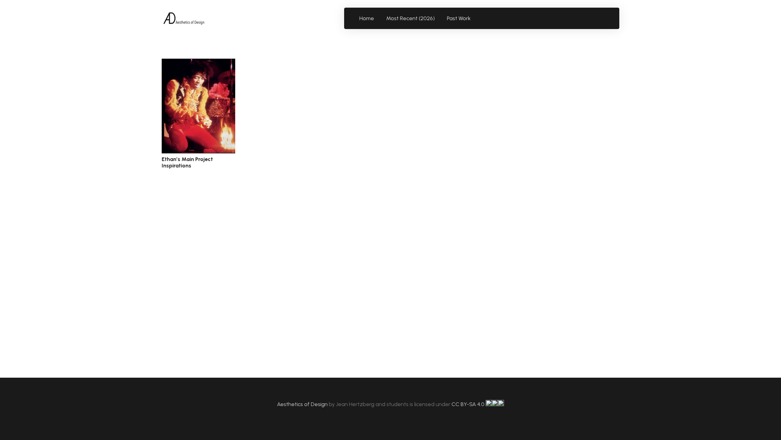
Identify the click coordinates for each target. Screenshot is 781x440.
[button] (474, 18)
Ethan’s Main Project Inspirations (187, 162)
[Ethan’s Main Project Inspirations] (198, 106)
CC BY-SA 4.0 (469, 404)
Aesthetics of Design (303, 404)
